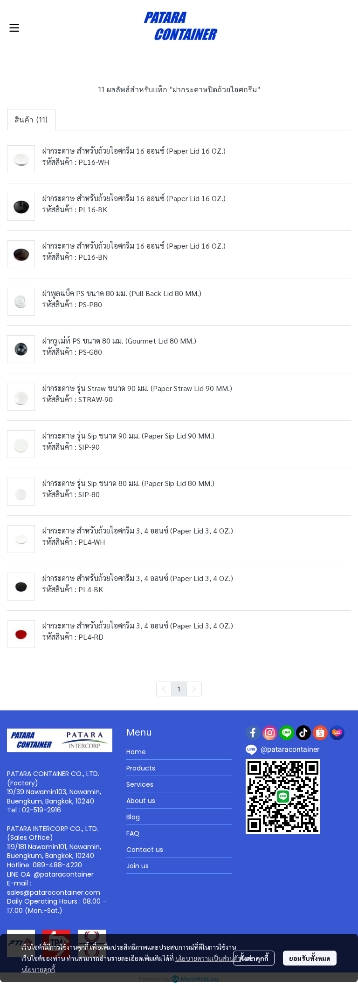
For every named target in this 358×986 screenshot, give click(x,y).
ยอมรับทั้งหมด (309, 958)
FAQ (132, 833)
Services (139, 784)
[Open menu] (14, 28)
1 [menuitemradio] (179, 688)
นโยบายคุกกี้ (38, 969)
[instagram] (269, 732)
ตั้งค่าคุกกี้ (253, 958)
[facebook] (253, 732)
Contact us (144, 849)
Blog (133, 817)
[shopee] (320, 732)
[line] (286, 732)
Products (140, 768)
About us (140, 800)
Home (136, 751)
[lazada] (337, 732)
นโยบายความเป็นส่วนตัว (208, 958)
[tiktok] (303, 732)
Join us (137, 866)
